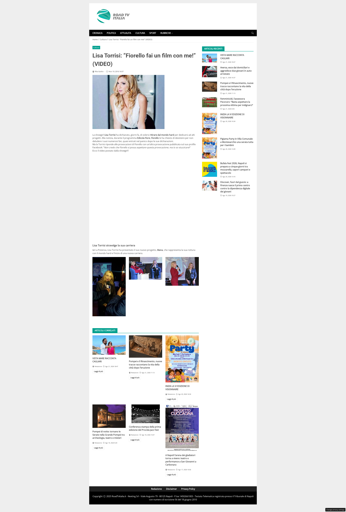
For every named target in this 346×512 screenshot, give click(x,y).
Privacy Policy (188, 488)
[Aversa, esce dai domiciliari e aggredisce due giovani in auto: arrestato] (209, 71)
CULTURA (140, 33)
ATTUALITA (125, 33)
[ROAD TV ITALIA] (112, 16)
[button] (252, 33)
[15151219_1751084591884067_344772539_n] (145, 268)
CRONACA (97, 33)
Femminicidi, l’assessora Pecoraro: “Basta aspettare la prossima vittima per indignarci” (236, 102)
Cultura (96, 47)
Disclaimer (171, 488)
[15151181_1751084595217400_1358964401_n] (109, 286)
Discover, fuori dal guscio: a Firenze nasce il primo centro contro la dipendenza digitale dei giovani (235, 187)
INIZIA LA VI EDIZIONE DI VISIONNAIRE (177, 388)
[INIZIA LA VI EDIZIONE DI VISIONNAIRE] (182, 358)
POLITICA (111, 33)
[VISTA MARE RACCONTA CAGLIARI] (109, 345)
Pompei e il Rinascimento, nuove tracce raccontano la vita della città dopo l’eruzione (145, 364)
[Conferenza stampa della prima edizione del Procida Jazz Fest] (145, 413)
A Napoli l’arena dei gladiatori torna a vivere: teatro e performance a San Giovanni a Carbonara (180, 460)
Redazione (156, 488)
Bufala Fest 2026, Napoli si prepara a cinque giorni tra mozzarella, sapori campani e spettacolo (235, 168)
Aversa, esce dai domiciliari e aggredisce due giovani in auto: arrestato (236, 70)
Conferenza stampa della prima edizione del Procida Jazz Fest (145, 428)
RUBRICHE (165, 33)
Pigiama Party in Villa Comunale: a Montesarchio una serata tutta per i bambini (236, 142)
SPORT (152, 33)
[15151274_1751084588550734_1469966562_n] (182, 271)
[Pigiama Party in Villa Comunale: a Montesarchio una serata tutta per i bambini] (209, 148)
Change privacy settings (335, 509)
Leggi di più (98, 371)
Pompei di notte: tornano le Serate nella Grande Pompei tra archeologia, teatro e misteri (108, 434)
